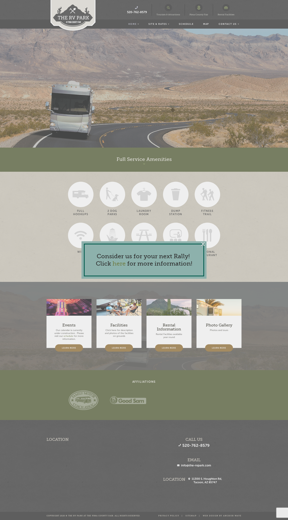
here (119, 263)
